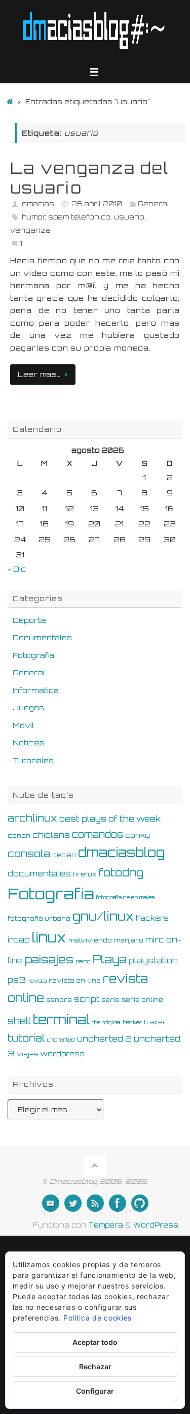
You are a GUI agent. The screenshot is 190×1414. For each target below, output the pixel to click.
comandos (97, 834)
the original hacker (117, 1022)
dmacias (38, 204)
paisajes (49, 959)
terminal (61, 1019)
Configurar (95, 1391)
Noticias (29, 742)
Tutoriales (33, 760)
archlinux (32, 818)
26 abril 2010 (96, 204)
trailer (155, 1022)
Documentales (42, 637)
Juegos (28, 707)
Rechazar (95, 1366)
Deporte (29, 619)
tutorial (26, 1038)
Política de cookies (97, 1317)
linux (49, 937)
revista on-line (75, 980)
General (153, 204)
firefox (85, 874)
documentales (39, 873)
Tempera (105, 1225)
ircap (19, 940)
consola (29, 853)
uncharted (61, 1039)
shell (19, 1020)
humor (33, 217)
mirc (154, 940)
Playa (109, 959)
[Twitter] (73, 1203)
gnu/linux (103, 916)
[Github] (139, 1203)
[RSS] (95, 1203)
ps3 (17, 980)
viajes (27, 1054)
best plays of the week (110, 818)
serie (110, 999)
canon (19, 835)
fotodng (121, 872)
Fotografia (33, 654)
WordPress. (156, 1225)
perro (82, 961)
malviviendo (90, 940)
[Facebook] (117, 1203)
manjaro (128, 940)
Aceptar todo (95, 1342)
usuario (129, 217)
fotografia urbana (39, 918)
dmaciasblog (121, 852)
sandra (59, 999)
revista (37, 980)
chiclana (51, 835)
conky (137, 835)
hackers (152, 918)
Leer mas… (39, 374)
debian (64, 855)
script (86, 999)
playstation (153, 960)
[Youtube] (50, 1203)
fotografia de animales (125, 897)
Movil (23, 725)
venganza (30, 230)
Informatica (36, 690)
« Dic (17, 568)
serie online (142, 999)
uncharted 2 (104, 1039)
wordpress (62, 1053)
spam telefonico (79, 217)
